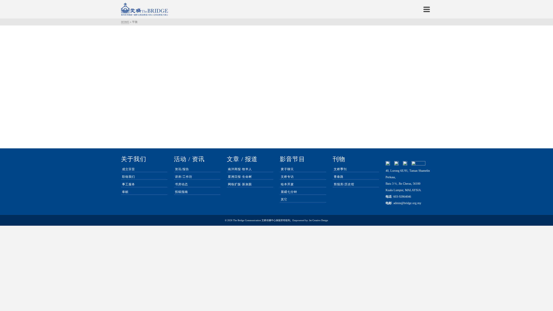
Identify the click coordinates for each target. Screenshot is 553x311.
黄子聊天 (287, 169)
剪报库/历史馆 (344, 184)
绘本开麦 (287, 184)
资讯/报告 (182, 169)
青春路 (338, 176)
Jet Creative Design (318, 220)
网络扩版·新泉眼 (240, 184)
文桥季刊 (340, 169)
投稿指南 (181, 192)
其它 (284, 199)
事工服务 (128, 184)
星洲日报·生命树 (240, 176)
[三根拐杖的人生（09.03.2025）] (170, 65)
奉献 (125, 192)
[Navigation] (426, 9)
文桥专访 (287, 176)
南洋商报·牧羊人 (240, 169)
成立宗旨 (128, 169)
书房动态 (181, 184)
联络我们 (128, 176)
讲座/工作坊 (183, 176)
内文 (175, 112)
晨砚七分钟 (289, 192)
